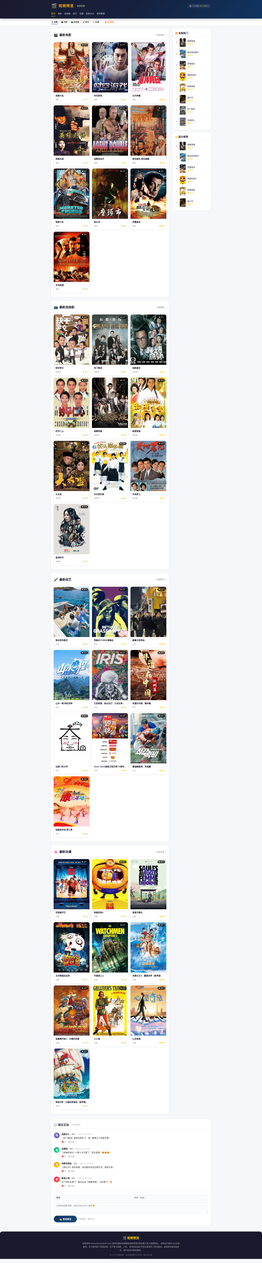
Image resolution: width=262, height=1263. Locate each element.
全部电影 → (161, 35)
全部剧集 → (161, 307)
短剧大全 (90, 13)
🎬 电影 (64, 22)
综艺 (75, 13)
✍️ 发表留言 (65, 1219)
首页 (53, 13)
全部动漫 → (161, 852)
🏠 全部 (54, 22)
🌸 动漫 (95, 22)
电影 (60, 13)
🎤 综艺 (86, 22)
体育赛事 (101, 13)
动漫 (81, 13)
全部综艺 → (161, 579)
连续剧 (67, 13)
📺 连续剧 (75, 22)
